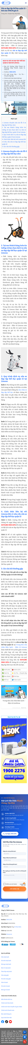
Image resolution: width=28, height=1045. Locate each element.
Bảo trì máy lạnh (6, 968)
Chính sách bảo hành (7, 1003)
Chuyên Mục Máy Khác (14, 13)
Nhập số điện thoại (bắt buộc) (9, 857)
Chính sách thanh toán (7, 1010)
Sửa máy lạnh (5, 957)
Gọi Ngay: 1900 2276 (10, 833)
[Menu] (26, 3)
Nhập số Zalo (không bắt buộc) (10, 864)
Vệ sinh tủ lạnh (5, 986)
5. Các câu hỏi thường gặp (10, 146)
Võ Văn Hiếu (17, 927)
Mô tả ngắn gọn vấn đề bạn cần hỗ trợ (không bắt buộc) (14, 871)
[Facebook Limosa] (2, 1021)
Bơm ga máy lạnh (6, 964)
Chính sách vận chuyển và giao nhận (11, 1006)
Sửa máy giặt (5, 975)
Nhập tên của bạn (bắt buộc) (9, 851)
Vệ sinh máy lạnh (6, 960)
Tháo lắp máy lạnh (6, 971)
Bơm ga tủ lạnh (5, 989)
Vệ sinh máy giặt (6, 979)
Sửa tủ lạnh (4, 982)
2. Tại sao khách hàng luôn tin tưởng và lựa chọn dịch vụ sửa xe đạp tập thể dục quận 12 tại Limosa (14, 129)
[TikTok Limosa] (6, 1021)
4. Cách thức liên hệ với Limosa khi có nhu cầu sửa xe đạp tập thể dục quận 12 (14, 141)
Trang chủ (4, 13)
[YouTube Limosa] (10, 1021)
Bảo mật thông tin (6, 1014)
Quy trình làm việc (6, 1017)
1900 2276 (9, 919)
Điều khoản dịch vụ (6, 999)
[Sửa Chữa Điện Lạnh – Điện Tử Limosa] (12, 3)
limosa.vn (9, 934)
